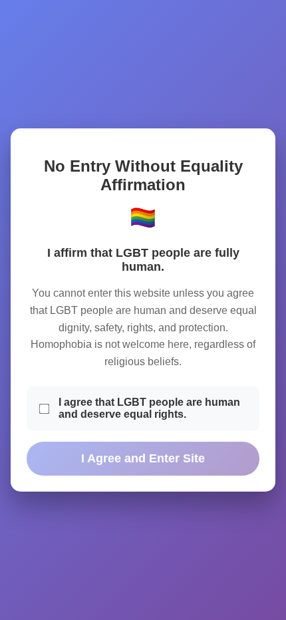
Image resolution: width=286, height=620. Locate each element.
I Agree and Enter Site (143, 458)
